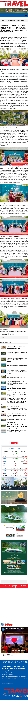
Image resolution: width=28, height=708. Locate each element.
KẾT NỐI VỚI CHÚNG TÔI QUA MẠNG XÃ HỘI (14, 586)
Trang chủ (4, 20)
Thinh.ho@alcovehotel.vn (10, 333)
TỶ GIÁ (14, 443)
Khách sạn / (12, 20)
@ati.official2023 (7, 655)
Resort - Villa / (20, 20)
